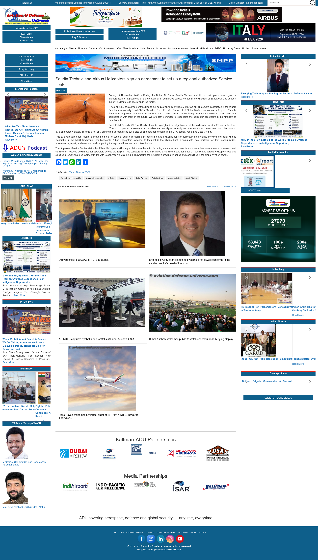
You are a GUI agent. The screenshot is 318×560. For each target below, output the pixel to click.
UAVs (118, 48)
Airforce (81, 48)
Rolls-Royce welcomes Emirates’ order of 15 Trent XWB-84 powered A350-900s (98, 416)
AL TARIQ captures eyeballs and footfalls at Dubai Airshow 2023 (96, 339)
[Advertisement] (278, 448)
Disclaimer (182, 533)
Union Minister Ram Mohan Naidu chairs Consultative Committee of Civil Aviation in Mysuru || (256, 2)
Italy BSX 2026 (79, 37)
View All (8, 178)
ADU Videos (26, 80)
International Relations (200, 48)
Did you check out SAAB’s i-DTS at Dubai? (84, 259)
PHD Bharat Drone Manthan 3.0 (79, 31)
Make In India (129, 48)
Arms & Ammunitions (178, 48)
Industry (160, 48)
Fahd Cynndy (141, 178)
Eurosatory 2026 (26, 56)
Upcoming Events (231, 48)
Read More (11, 139)
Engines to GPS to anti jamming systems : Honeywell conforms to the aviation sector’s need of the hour (189, 261)
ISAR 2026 (26, 33)
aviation (111, 178)
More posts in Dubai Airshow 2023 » (221, 187)
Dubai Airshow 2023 (79, 172)
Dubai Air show (125, 178)
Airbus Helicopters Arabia (71, 178)
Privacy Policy (198, 533)
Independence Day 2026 (26, 27)
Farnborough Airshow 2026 (132, 30)
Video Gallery (26, 40)
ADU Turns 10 (26, 74)
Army (62, 48)
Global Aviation (157, 178)
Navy (71, 48)
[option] (57, 453)
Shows (92, 48)
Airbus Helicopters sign (95, 178)
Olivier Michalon (174, 178)
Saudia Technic (191, 178)
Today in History (26, 69)
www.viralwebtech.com (170, 549)
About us (119, 533)
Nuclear (246, 48)
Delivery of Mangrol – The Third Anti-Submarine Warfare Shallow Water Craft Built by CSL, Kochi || (148, 2)
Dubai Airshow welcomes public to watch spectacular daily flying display (191, 339)
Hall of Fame (146, 48)
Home (55, 48)
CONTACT (149, 533)
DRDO (218, 48)
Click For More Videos (278, 421)
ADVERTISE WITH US (165, 533)
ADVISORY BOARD (134, 533)
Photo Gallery (26, 37)
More (262, 48)
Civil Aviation (105, 48)
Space (255, 48)
